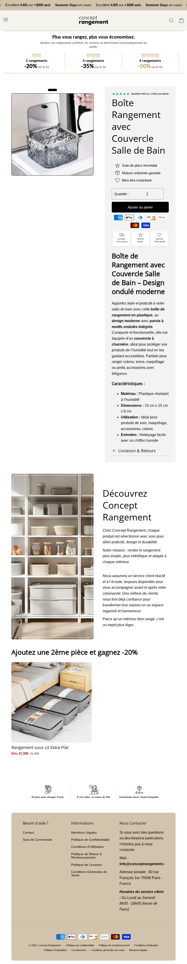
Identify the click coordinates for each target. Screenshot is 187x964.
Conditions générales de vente (108, 950)
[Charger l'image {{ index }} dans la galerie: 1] (52, 134)
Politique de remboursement (114, 945)
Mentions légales (138, 950)
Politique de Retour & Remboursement (86, 855)
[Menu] (6, 20)
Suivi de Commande (37, 839)
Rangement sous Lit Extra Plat (39, 747)
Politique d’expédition (55, 950)
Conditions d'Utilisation (87, 846)
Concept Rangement (50, 945)
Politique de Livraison (86, 865)
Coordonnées (78, 950)
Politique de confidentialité (80, 945)
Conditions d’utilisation (146, 945)
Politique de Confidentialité (90, 839)
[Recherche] (171, 21)
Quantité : (121, 194)
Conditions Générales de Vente (89, 873)
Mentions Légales (84, 832)
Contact (28, 832)
